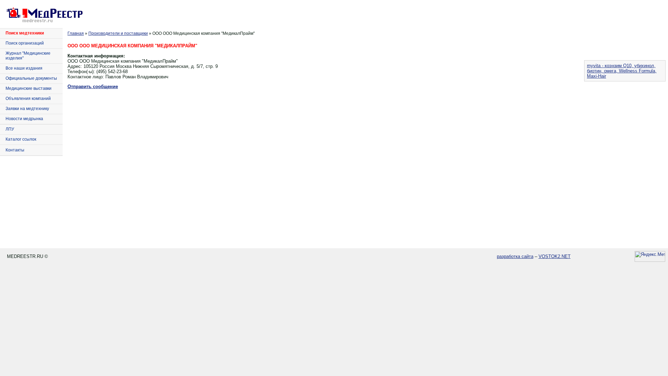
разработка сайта (515, 256)
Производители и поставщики (118, 33)
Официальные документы (31, 78)
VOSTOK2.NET (555, 256)
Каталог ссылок (21, 139)
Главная (75, 33)
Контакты (15, 150)
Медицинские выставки (28, 88)
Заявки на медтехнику (27, 108)
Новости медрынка (24, 118)
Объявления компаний (28, 98)
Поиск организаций (25, 43)
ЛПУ (10, 129)
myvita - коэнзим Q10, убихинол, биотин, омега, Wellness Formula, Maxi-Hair (622, 71)
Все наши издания (24, 68)
